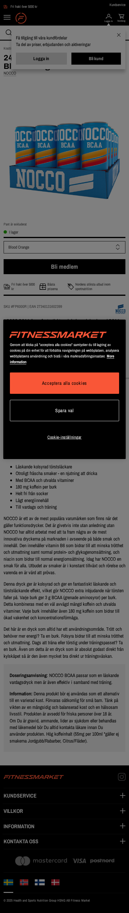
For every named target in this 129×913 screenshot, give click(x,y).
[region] (64, 389)
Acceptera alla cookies (64, 383)
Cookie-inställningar (64, 437)
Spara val (64, 410)
